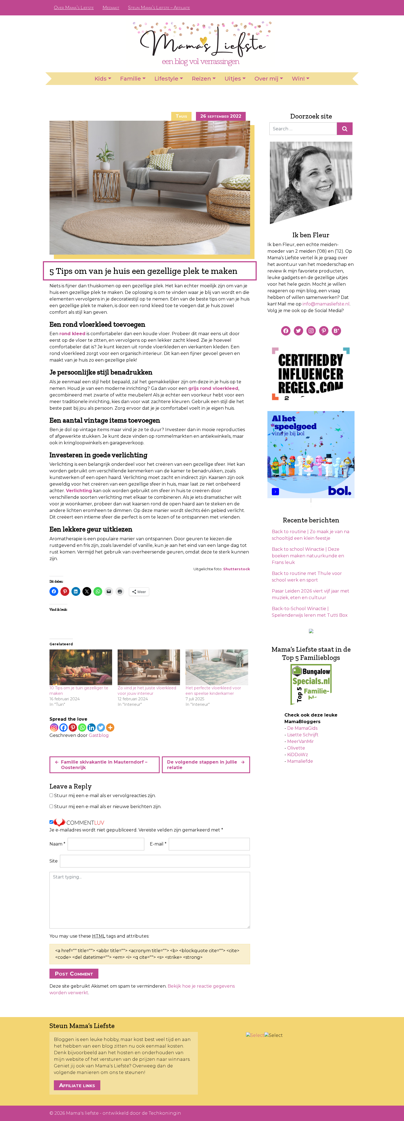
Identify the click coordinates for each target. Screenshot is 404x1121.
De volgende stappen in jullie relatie (202, 764)
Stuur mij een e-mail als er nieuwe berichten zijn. (107, 806)
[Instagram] (54, 727)
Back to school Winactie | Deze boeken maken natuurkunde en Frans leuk (308, 556)
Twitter (346, 7)
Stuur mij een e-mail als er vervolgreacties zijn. (105, 795)
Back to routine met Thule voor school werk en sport (307, 577)
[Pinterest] (73, 727)
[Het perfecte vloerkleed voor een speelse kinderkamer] (217, 667)
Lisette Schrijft (303, 734)
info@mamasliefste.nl (326, 304)
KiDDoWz (297, 754)
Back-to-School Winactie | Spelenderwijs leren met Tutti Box (310, 612)
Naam (57, 844)
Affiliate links (77, 1085)
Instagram (337, 7)
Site (53, 861)
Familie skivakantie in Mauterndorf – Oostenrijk (104, 764)
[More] (110, 727)
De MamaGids (302, 728)
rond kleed (72, 333)
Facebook (319, 7)
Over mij (266, 78)
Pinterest (328, 7)
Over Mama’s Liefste (74, 7)
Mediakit (111, 7)
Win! (298, 78)
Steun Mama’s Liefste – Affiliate (159, 7)
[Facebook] (63, 727)
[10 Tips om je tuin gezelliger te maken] (80, 667)
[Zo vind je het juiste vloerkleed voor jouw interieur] (149, 667)
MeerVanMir (300, 741)
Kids (101, 78)
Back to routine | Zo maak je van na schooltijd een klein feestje (310, 535)
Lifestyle (166, 78)
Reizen (201, 78)
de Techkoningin (161, 1113)
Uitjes (233, 78)
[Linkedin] (91, 727)
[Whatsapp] (82, 727)
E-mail (158, 844)
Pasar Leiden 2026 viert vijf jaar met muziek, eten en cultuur (310, 594)
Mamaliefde (300, 761)
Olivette (296, 748)
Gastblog (99, 735)
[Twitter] (101, 727)
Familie (130, 78)
